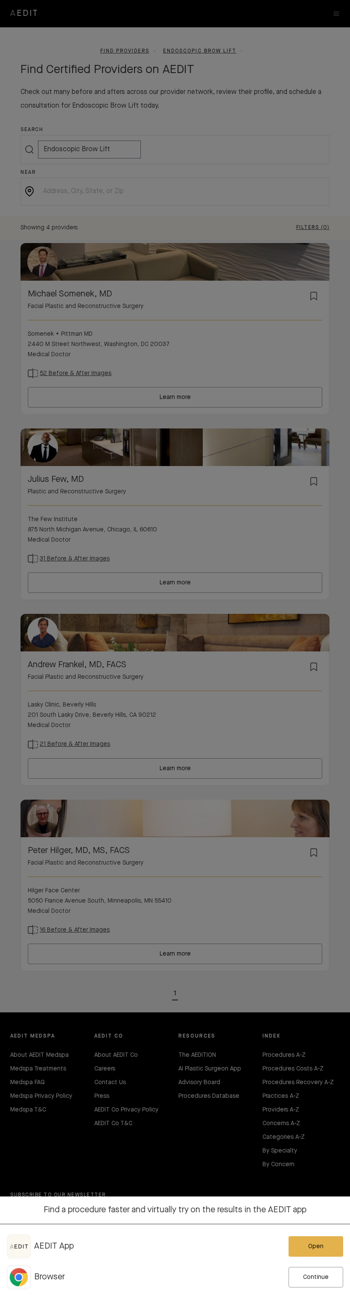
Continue (316, 1277)
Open (316, 1246)
